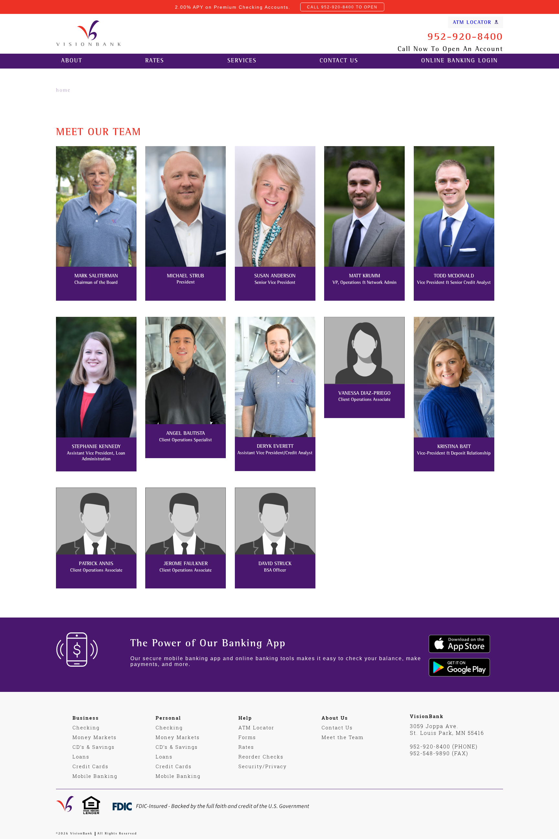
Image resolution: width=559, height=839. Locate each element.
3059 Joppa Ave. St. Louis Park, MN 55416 (447, 729)
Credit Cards (90, 766)
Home (63, 90)
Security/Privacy (262, 766)
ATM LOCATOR (472, 23)
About (71, 61)
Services (242, 61)
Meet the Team (343, 737)
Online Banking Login (459, 61)
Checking (86, 727)
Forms (247, 737)
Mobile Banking (94, 776)
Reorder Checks (261, 756)
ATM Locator (256, 727)
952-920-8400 (465, 38)
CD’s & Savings (93, 747)
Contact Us (339, 61)
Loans (81, 756)
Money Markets (94, 737)
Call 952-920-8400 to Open (342, 7)
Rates (154, 61)
